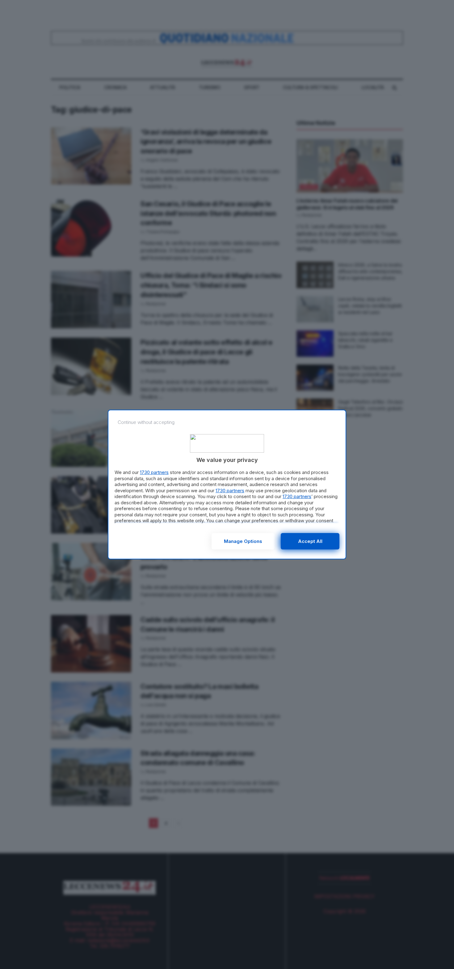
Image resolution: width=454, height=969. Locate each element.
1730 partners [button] (154, 472)
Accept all (310, 541)
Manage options (243, 541)
